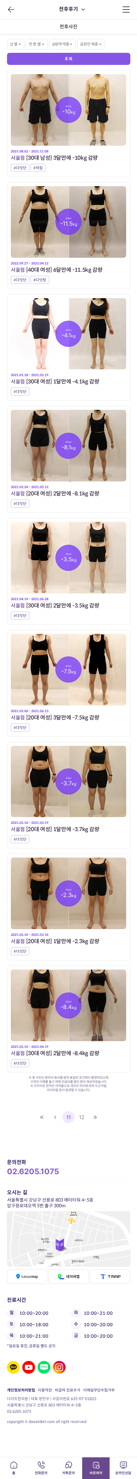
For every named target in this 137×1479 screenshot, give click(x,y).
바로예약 (96, 1473)
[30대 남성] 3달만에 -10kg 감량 (54, 158)
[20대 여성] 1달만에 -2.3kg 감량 (55, 941)
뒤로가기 (10, 9)
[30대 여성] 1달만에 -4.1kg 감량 (55, 381)
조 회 (68, 58)
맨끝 (95, 1117)
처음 (42, 1117)
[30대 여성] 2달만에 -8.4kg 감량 (55, 1053)
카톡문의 (68, 1473)
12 (81, 1117)
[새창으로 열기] (68, 1239)
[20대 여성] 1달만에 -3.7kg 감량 (55, 829)
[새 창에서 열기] (13, 1367)
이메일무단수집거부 (98, 1390)
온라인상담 (123, 1473)
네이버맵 (68, 1276)
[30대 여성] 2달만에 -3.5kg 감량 (55, 605)
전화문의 (41, 1473)
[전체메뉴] (126, 9)
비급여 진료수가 (67, 1390)
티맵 (110, 1276)
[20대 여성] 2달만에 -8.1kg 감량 (55, 493)
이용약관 (45, 1390)
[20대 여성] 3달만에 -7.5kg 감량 (55, 717)
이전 (55, 1117)
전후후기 (68, 9)
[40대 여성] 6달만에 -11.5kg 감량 (57, 270)
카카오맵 (27, 1276)
